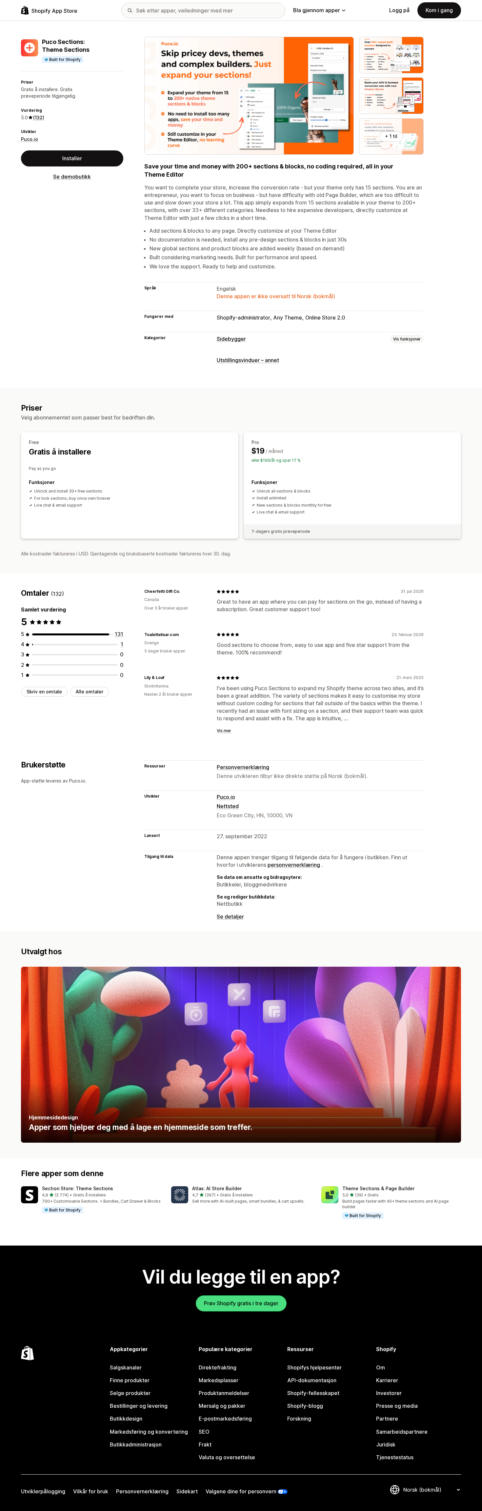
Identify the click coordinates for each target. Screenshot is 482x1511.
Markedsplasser (218, 1380)
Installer (72, 158)
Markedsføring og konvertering (149, 1431)
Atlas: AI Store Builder (217, 1188)
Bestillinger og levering (139, 1406)
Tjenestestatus (394, 1457)
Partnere (387, 1418)
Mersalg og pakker (222, 1406)
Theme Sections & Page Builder (378, 1188)
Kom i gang (439, 10)
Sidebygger (231, 339)
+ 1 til (391, 136)
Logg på (399, 10)
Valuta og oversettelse (227, 1457)
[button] (91, 1200)
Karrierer (387, 1380)
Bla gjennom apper (316, 10)
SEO (204, 1431)
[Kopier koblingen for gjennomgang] (184, 591)
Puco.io (29, 139)
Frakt (205, 1444)
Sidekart (187, 1491)
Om (380, 1367)
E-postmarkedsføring (225, 1418)
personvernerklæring (294, 865)
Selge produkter (130, 1393)
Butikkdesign (126, 1418)
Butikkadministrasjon (136, 1444)
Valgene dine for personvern (241, 1491)
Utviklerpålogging (43, 1491)
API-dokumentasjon (311, 1380)
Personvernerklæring (243, 767)
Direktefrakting (217, 1367)
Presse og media (397, 1406)
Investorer (389, 1393)
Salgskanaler (126, 1367)
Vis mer (224, 730)
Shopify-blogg (305, 1406)
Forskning (299, 1418)
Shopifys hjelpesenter (314, 1367)
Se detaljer (230, 916)
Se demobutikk (72, 176)
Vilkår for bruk (90, 1491)
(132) (38, 117)
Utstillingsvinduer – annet (248, 360)
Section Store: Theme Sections (77, 1188)
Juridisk (385, 1444)
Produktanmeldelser (224, 1393)
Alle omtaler (89, 691)
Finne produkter (130, 1380)
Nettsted (228, 806)
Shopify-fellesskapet (313, 1393)
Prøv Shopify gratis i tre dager (241, 1303)
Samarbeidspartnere (402, 1431)
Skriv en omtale (44, 691)
